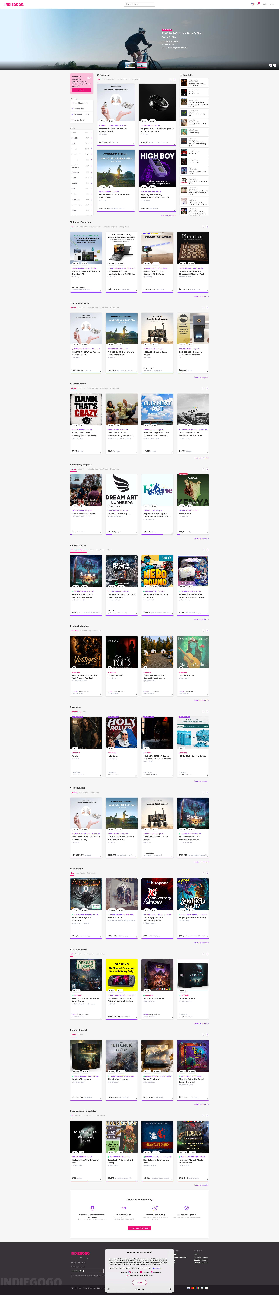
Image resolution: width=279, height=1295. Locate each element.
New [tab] (84, 711)
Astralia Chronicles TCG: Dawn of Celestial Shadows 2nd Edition (192, 597)
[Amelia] (86, 733)
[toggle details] (134, 145)
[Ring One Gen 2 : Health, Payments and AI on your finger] (157, 102)
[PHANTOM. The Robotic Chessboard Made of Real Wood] (193, 248)
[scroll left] (270, 65)
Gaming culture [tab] (124, 227)
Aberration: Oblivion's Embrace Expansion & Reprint (82, 597)
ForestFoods (185, 513)
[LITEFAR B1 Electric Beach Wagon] (157, 328)
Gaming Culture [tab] (135, 79)
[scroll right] (274, 65)
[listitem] (81, 132)
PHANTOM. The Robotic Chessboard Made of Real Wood (191, 274)
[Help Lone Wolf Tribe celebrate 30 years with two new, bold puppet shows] (122, 409)
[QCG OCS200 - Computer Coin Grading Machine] (193, 328)
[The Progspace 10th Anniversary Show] (157, 894)
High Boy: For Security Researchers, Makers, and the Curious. (155, 197)
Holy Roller (113, 756)
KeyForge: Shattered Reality (193, 917)
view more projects (168, 215)
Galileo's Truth (115, 917)
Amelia (75, 756)
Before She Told (115, 675)
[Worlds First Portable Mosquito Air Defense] (157, 248)
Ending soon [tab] (114, 307)
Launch (81, 90)
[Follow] (74, 667)
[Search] (126, 4)
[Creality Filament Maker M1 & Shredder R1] (86, 248)
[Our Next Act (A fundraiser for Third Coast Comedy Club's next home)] (157, 409)
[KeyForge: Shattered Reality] (193, 894)
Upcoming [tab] (81, 307)
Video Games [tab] (100, 550)
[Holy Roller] (122, 733)
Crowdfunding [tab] (92, 307)
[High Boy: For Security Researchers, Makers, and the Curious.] (157, 168)
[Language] (252, 4)
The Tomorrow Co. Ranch (84, 513)
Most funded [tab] (84, 792)
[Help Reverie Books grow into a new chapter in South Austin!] (157, 490)
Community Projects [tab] (110, 227)
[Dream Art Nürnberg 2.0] (122, 490)
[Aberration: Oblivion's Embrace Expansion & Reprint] (86, 571)
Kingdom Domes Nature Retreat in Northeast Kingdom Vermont (154, 678)
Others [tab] (109, 550)
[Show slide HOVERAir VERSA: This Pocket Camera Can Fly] (130, 65)
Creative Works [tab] (122, 79)
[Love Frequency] (193, 652)
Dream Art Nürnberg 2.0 (119, 513)
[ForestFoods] (193, 490)
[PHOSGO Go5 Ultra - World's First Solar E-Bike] (116, 168)
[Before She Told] (122, 652)
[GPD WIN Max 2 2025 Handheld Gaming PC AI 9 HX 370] (122, 248)
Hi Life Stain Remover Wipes (192, 756)
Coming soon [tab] (76, 711)
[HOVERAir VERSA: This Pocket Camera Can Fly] (116, 102)
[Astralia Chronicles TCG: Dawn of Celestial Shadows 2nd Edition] (193, 571)
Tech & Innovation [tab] (108, 79)
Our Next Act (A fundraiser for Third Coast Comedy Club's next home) (156, 435)
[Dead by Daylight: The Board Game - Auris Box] (122, 571)
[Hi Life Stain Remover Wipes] (193, 733)
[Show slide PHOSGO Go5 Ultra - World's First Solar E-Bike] (142, 65)
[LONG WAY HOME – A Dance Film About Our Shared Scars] (157, 733)
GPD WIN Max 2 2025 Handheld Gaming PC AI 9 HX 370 (121, 274)
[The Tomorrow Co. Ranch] (86, 490)
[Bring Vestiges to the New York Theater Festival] (86, 652)
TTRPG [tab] (91, 550)
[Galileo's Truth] (122, 894)
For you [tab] (73, 307)
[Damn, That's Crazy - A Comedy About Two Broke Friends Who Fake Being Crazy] (86, 409)
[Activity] (258, 4)
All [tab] (99, 79)
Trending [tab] (74, 792)
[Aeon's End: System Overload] (86, 894)
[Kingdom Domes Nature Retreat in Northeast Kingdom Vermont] (157, 652)
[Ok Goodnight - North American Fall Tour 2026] (193, 409)
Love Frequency (187, 675)
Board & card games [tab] (78, 550)
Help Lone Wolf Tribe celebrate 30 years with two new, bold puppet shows (121, 435)
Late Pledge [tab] (104, 307)
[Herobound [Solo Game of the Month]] (157, 571)
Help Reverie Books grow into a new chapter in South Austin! (157, 516)
